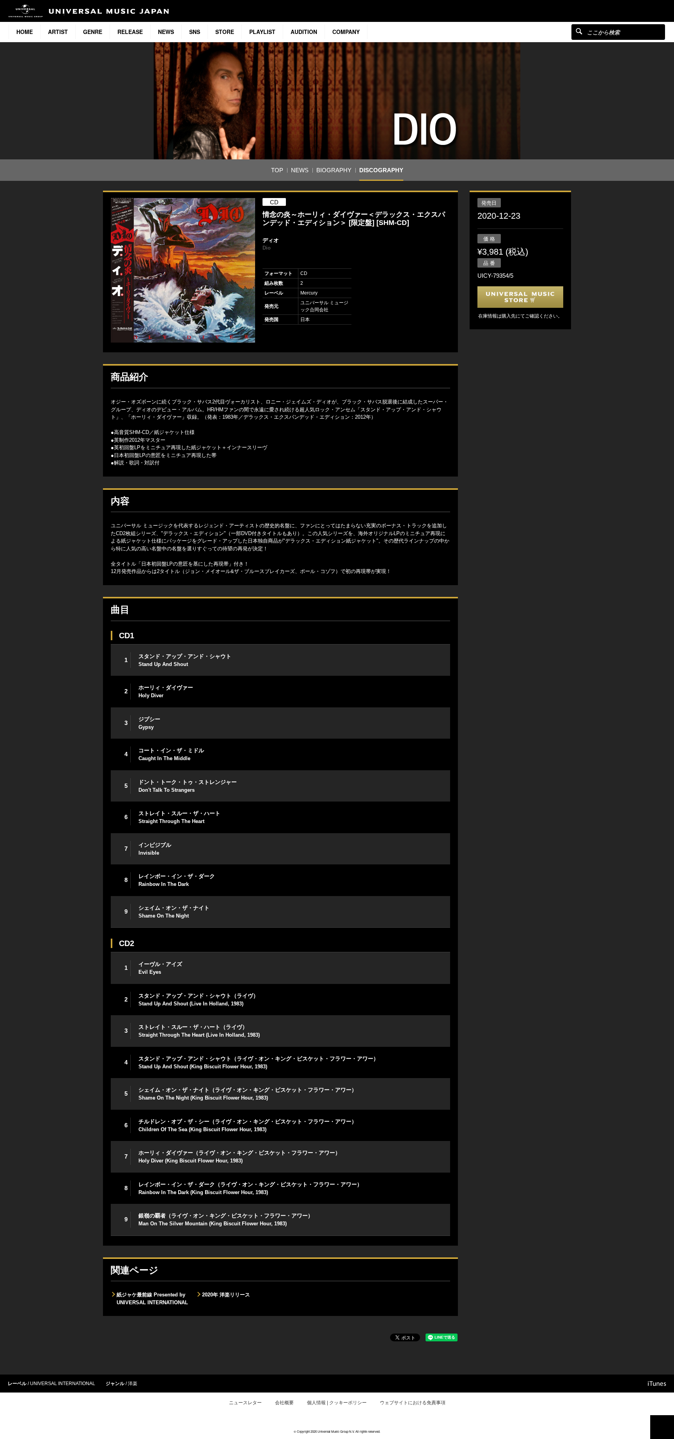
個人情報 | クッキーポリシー (337, 1402)
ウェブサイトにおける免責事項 (412, 1402)
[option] (183, 270)
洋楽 (132, 1383)
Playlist (262, 32)
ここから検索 (579, 31)
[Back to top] (662, 1427)
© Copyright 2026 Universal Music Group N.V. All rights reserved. (337, 1431)
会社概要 (284, 1402)
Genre (92, 32)
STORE (224, 32)
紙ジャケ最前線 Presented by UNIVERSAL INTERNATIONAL (152, 1298)
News (166, 32)
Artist (58, 32)
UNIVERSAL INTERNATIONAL (62, 1383)
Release (130, 32)
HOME (24, 32)
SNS (194, 32)
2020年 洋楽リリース (226, 1295)
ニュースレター (245, 1402)
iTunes (657, 1383)
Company (346, 32)
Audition (304, 32)
